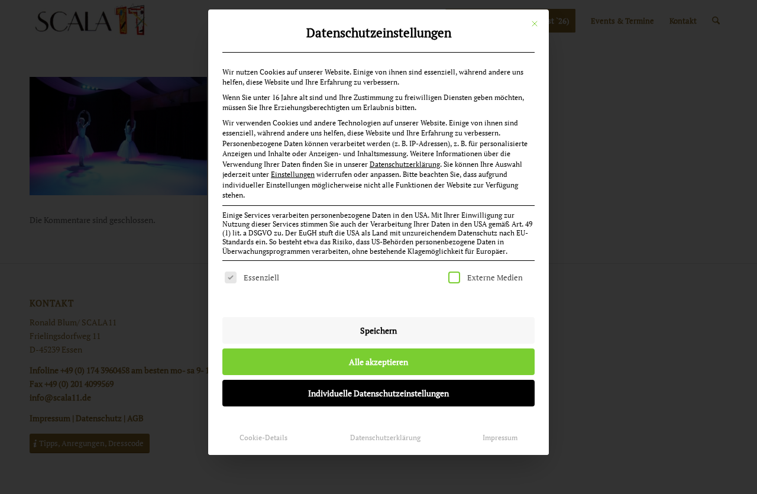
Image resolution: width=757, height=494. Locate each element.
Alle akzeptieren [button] (378, 361)
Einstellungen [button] (293, 174)
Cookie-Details (263, 437)
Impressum (500, 437)
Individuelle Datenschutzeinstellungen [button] (378, 393)
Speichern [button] (378, 330)
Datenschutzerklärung (405, 164)
